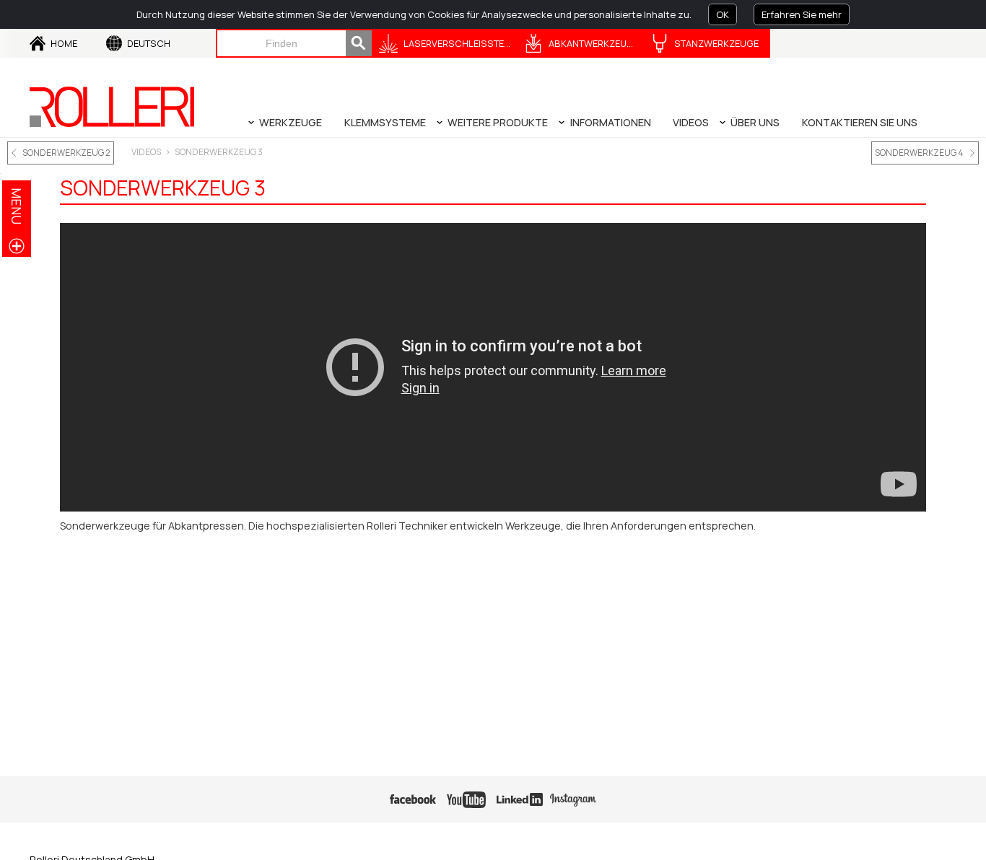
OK (722, 14)
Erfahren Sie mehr (802, 14)
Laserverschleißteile (459, 43)
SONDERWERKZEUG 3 (219, 152)
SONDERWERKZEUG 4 (919, 152)
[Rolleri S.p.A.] (112, 107)
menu (16, 206)
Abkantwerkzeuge (594, 43)
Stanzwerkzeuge (716, 43)
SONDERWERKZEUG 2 (66, 152)
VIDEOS (146, 152)
